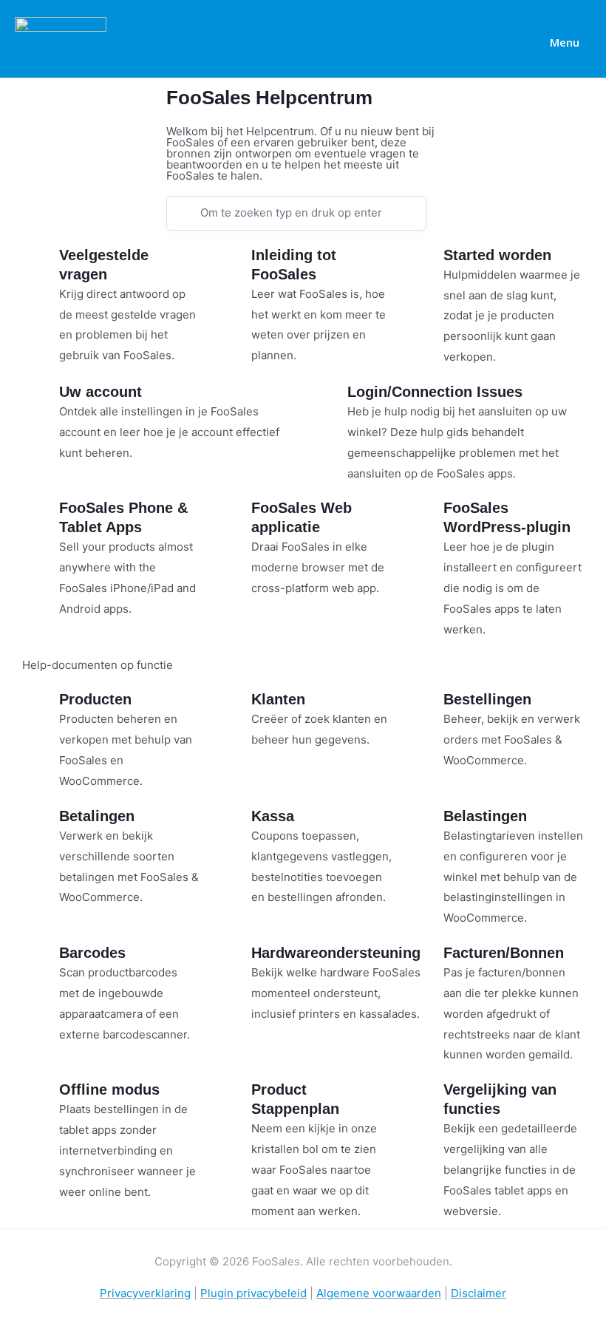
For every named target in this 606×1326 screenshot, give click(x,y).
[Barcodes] (40, 961)
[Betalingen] (40, 824)
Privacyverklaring (145, 1293)
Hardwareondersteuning (336, 953)
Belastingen (485, 816)
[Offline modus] (40, 1098)
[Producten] (40, 708)
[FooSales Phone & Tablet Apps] (40, 516)
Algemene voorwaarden (378, 1293)
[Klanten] (232, 708)
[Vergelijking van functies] (424, 1098)
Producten (95, 699)
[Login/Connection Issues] (328, 400)
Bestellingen (487, 699)
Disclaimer (478, 1293)
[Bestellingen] (424, 708)
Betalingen (97, 816)
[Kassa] (232, 824)
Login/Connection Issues (434, 392)
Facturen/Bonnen (503, 953)
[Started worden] (424, 263)
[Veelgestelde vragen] (40, 263)
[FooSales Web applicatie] (232, 516)
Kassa (272, 816)
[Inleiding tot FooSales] (232, 263)
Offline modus (109, 1089)
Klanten (278, 699)
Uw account (100, 392)
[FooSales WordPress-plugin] (424, 516)
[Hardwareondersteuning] (232, 961)
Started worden (497, 255)
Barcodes (92, 953)
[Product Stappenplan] (232, 1098)
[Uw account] (40, 400)
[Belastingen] (424, 824)
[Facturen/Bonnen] (424, 961)
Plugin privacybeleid (253, 1293)
